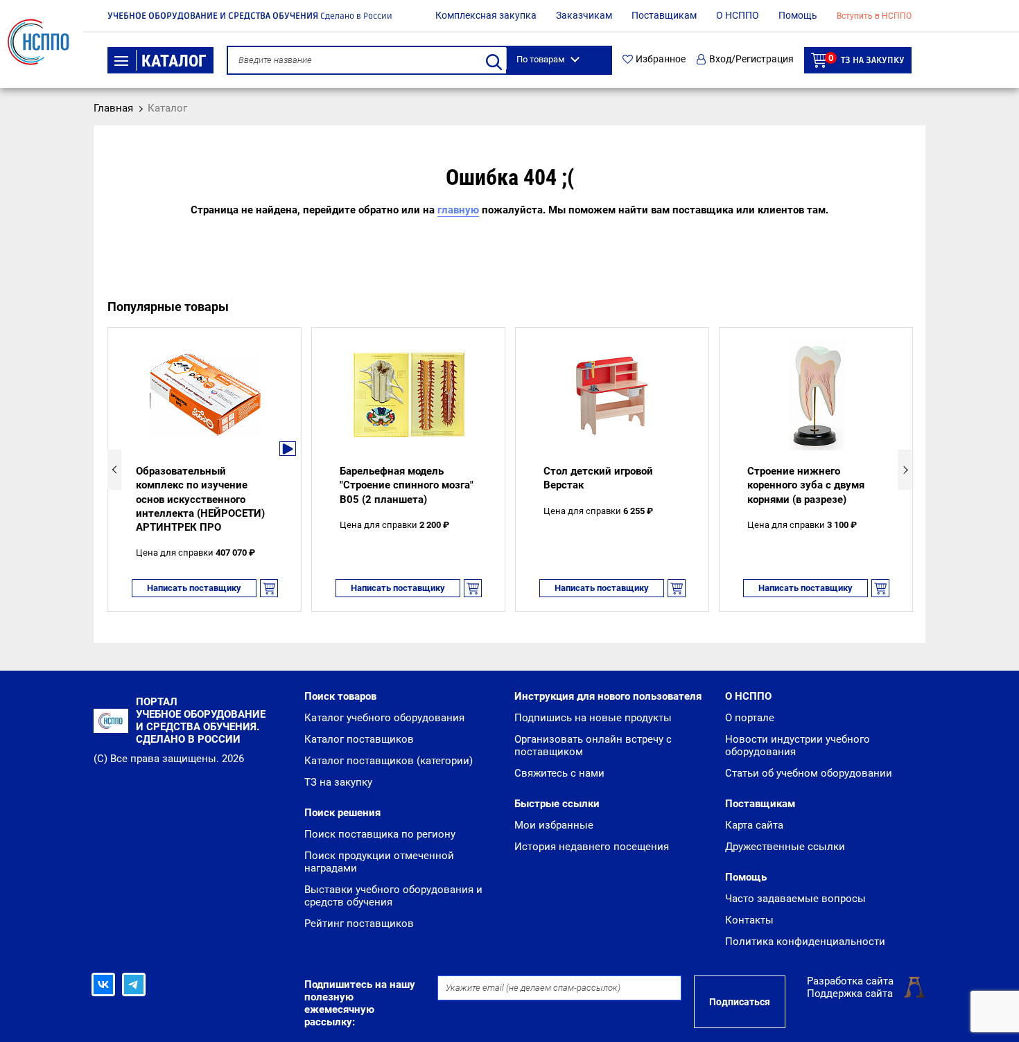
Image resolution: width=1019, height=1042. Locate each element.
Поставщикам (664, 15)
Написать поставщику (194, 588)
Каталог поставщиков (359, 739)
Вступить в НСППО (874, 16)
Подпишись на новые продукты (593, 718)
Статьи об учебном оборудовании (808, 773)
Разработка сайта (850, 981)
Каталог (174, 61)
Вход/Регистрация (751, 59)
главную (458, 210)
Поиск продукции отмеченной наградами (379, 861)
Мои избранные (553, 825)
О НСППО (737, 15)
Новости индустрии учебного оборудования (797, 745)
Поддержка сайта (850, 993)
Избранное (661, 59)
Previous (114, 470)
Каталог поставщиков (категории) (388, 760)
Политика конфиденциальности (805, 941)
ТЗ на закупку (866, 59)
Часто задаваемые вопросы (795, 898)
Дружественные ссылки (785, 846)
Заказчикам (584, 15)
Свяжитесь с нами (559, 773)
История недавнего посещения (591, 846)
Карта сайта (754, 825)
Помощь (797, 15)
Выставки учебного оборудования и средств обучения (393, 895)
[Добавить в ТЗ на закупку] (269, 588)
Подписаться (739, 1001)
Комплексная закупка (486, 15)
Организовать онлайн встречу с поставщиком (593, 745)
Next (905, 470)
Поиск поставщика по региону (379, 834)
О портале (749, 718)
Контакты (749, 920)
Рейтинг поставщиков (359, 923)
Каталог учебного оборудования (384, 718)
